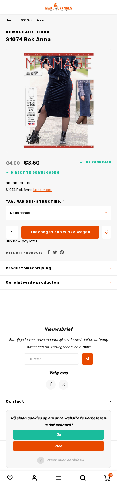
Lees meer (42, 190)
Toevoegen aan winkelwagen (60, 232)
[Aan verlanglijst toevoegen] (106, 232)
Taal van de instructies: (35, 201)
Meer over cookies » (65, 460)
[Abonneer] (87, 359)
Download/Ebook (28, 32)
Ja (58, 435)
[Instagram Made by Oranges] (63, 385)
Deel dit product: (24, 252)
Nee (58, 446)
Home (10, 20)
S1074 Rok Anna (33, 20)
